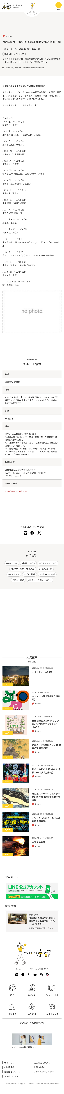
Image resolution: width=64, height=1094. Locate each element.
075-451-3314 (15, 475)
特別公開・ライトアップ (14, 54)
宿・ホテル (14, 574)
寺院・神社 (30, 574)
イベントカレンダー (51, 1014)
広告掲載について (42, 1062)
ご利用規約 (9, 1067)
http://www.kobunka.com (16, 491)
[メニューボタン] (58, 5)
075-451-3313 (14, 472)
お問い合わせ (40, 1067)
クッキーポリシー (12, 1076)
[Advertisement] (31, 26)
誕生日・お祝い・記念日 (40, 579)
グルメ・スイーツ (49, 563)
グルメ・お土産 (51, 995)
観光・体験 (19, 579)
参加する (12, 1014)
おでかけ (32, 995)
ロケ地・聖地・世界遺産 (23, 568)
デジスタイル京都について (32, 1023)
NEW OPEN (12, 563)
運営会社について (12, 1071)
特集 (12, 995)
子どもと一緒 (46, 568)
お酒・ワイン (29, 563)
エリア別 (32, 1014)
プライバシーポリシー (44, 1071)
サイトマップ (10, 1062)
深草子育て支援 (48, 574)
